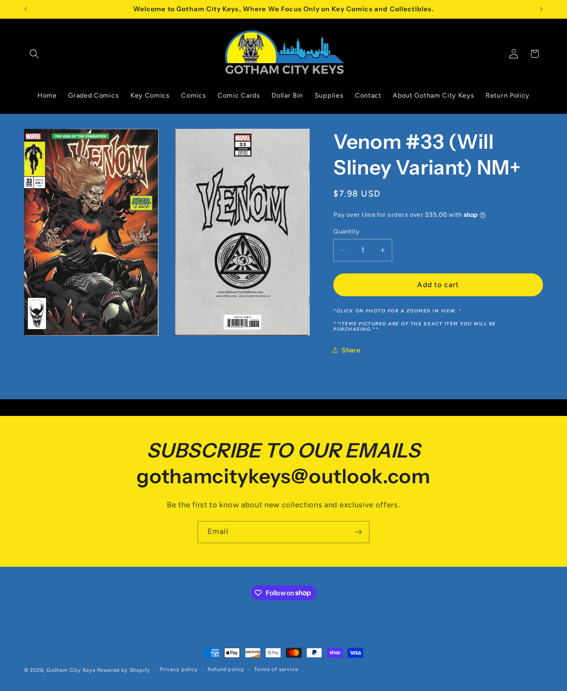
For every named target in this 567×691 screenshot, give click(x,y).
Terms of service (276, 669)
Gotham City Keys (70, 670)
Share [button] (351, 350)
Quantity (346, 231)
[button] (34, 53)
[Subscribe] (358, 532)
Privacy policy (179, 669)
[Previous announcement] (26, 9)
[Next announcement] (541, 9)
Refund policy (226, 669)
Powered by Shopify (124, 670)
